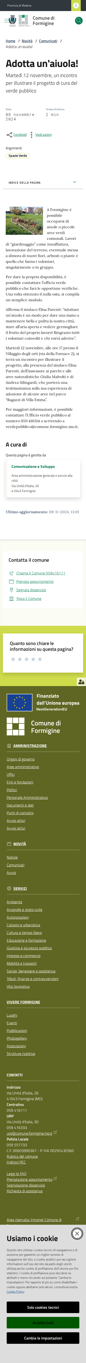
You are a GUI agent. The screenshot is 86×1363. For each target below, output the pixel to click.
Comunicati (48, 41)
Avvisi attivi (16, 820)
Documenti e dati (20, 805)
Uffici (11, 774)
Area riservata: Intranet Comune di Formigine (34, 1222)
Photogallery (17, 1038)
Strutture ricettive (21, 1053)
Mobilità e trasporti (22, 963)
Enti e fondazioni (20, 782)
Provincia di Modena (19, 5)
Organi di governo (21, 759)
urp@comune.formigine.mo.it (29, 1133)
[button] (79, 20)
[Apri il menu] (7, 21)
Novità (27, 41)
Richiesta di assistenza (25, 1191)
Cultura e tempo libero (24, 932)
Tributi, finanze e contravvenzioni (33, 979)
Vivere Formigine (23, 1002)
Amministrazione (30, 745)
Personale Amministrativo (27, 797)
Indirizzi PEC (16, 1162)
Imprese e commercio (23, 956)
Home (10, 41)
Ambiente (14, 902)
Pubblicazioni (17, 1030)
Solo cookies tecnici (43, 1307)
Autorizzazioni (18, 917)
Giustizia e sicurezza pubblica (29, 948)
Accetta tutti (43, 1323)
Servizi (20, 888)
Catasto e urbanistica (23, 925)
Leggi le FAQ (17, 1173)
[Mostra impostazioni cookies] (81, 681)
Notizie (12, 857)
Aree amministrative (23, 767)
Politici (12, 790)
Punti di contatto (20, 813)
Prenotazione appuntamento (29, 1179)
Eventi (12, 1023)
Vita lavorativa (18, 986)
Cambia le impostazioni (43, 1338)
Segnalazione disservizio (26, 1185)
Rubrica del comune (22, 1156)
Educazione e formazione (26, 940)
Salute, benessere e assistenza (31, 971)
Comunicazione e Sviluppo (33, 466)
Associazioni (16, 1046)
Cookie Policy (15, 1291)
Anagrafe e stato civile (24, 909)
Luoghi (12, 1015)
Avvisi (11, 872)
